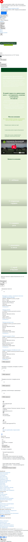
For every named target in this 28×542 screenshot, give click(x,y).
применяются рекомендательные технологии (11, 529)
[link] (2, 26)
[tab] (3, 64)
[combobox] (3, 539)
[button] (1, 30)
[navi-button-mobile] (1, 34)
